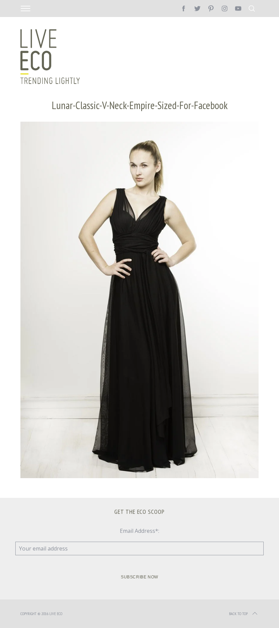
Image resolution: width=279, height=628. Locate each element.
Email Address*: (139, 531)
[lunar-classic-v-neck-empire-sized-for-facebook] (139, 476)
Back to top (238, 613)
